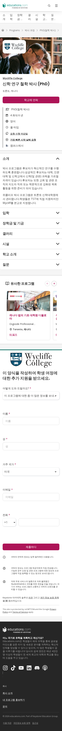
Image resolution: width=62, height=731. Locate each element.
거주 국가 (9, 464)
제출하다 (31, 547)
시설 (36, 17)
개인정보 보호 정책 (21, 723)
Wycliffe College (12, 78)
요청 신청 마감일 (19, 133)
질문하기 (52, 17)
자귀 (30, 597)
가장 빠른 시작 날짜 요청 (23, 139)
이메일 (8, 489)
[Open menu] (56, 6)
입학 (11, 17)
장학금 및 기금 (20, 17)
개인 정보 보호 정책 (49, 597)
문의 (5, 706)
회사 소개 (8, 693)
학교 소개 (44, 17)
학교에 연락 (31, 100)
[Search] (49, 6)
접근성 (35, 723)
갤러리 (29, 17)
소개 (4, 17)
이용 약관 (7, 723)
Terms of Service (20, 612)
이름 (6, 413)
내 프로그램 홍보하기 (14, 699)
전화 (6, 515)
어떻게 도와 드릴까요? (17, 388)
